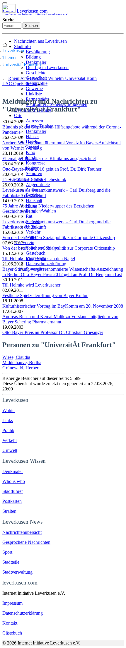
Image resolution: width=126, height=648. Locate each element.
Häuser (32, 136)
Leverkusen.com (35, 12)
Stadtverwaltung (17, 572)
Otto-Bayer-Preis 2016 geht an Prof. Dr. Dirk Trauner (51, 169)
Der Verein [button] (24, 242)
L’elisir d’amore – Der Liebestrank (34, 179)
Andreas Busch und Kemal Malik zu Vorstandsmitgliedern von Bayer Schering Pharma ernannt (60, 319)
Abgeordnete (38, 184)
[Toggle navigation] (4, 3)
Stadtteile (10, 562)
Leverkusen (13, 50)
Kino (30, 152)
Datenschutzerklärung (46, 263)
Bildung (33, 56)
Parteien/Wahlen (41, 210)
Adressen (34, 120)
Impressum (12, 603)
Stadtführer (12, 491)
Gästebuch (35, 253)
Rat (29, 216)
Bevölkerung (38, 51)
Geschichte (36, 72)
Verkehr (33, 231)
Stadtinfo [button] (22, 46)
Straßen (9, 511)
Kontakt (9, 622)
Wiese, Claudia (16, 357)
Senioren (34, 173)
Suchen (31, 25)
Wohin (8, 410)
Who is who (13, 481)
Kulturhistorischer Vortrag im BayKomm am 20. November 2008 (62, 306)
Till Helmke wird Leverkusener (31, 284)
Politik (8, 430)
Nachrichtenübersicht (22, 532)
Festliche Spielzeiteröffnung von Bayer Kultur (45, 295)
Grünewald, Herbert (21, 367)
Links (7, 420)
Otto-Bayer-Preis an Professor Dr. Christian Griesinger (52, 332)
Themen (10, 57)
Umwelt (9, 450)
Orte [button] (18, 115)
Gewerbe (34, 88)
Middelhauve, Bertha (21, 362)
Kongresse (35, 162)
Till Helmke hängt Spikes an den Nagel (38, 258)
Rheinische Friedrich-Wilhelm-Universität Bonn (52, 78)
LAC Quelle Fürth (19, 83)
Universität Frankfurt (21, 64)
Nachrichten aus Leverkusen (40, 41)
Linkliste (34, 93)
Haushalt (34, 200)
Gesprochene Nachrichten (26, 542)
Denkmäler (36, 131)
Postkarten (12, 501)
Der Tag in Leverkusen (47, 67)
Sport (7, 552)
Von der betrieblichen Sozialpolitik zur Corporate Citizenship (58, 237)
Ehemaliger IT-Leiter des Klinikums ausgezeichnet (49, 158)
